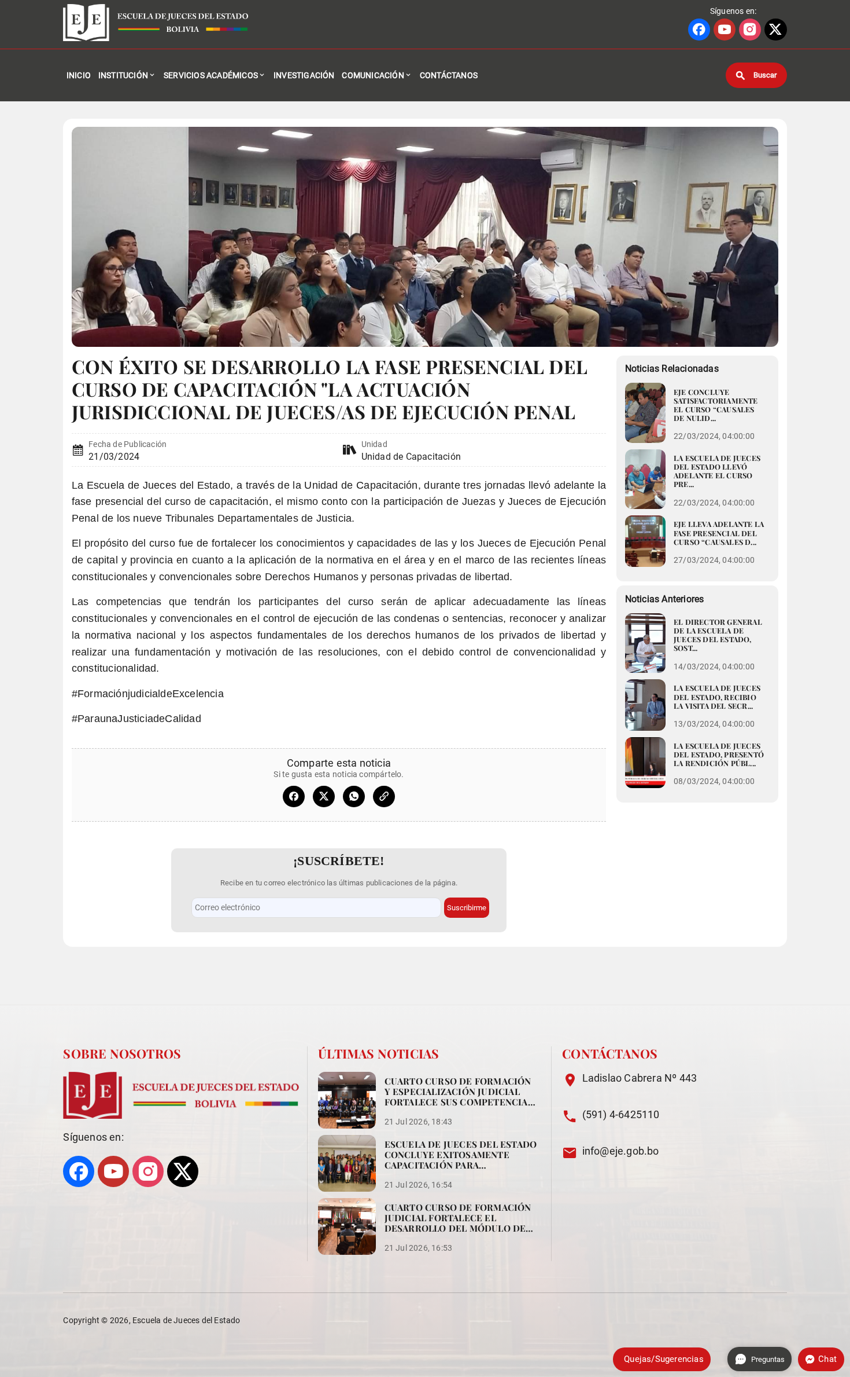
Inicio (78, 75)
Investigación (304, 75)
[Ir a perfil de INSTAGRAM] (750, 30)
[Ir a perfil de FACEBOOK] (699, 30)
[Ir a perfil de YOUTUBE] (725, 30)
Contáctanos (449, 75)
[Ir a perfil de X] (775, 30)
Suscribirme (466, 907)
